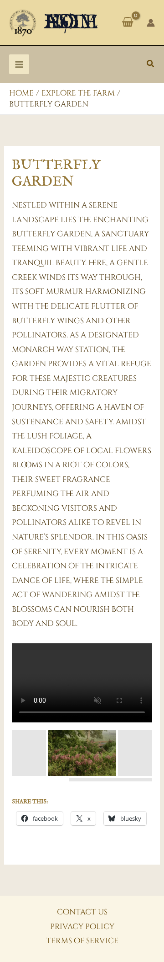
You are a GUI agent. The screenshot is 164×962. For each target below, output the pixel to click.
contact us (82, 912)
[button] (151, 64)
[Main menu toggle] (19, 64)
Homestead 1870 (71, 23)
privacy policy (82, 926)
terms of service (82, 940)
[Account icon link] (151, 23)
